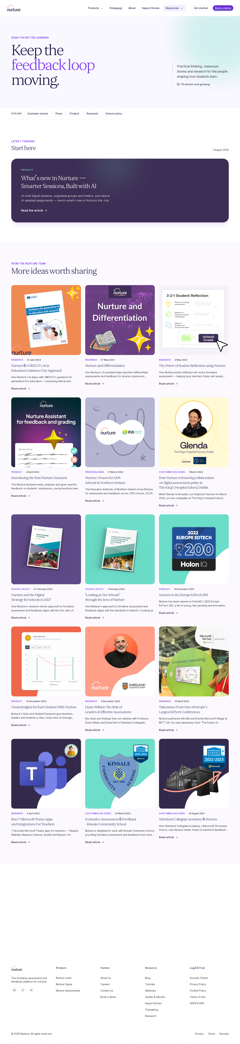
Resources (172, 8)
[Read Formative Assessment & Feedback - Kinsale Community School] (120, 774)
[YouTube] (31, 990)
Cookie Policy (198, 990)
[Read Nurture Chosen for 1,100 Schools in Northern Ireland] (120, 432)
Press (59, 113)
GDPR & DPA (197, 1003)
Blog (147, 977)
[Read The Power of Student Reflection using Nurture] (194, 320)
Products (93, 8)
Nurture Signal (64, 984)
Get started (201, 8)
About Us (105, 977)
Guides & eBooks (155, 996)
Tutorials (150, 984)
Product (74, 113)
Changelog (151, 1009)
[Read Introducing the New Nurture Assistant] (46, 432)
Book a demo (223, 8)
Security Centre (199, 977)
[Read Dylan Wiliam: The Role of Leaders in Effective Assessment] (120, 661)
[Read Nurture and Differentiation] (120, 320)
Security (224, 1033)
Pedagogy (116, 8)
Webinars (150, 990)
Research (92, 113)
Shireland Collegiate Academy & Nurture (188, 819)
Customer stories (37, 113)
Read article (18, 388)
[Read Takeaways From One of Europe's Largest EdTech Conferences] (194, 661)
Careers (105, 984)
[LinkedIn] (14, 990)
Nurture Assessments (68, 990)
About (132, 8)
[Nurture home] (13, 8)
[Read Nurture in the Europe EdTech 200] (194, 549)
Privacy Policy (198, 984)
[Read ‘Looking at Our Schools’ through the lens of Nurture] (120, 549)
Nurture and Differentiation (105, 366)
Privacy (199, 1033)
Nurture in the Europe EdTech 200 (183, 595)
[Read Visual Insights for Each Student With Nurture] (46, 661)
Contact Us (106, 990)
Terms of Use (197, 996)
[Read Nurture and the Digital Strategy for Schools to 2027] (46, 549)
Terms (211, 1033)
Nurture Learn (64, 977)
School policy (114, 113)
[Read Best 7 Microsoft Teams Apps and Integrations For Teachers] (46, 774)
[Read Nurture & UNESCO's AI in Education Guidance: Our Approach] (46, 320)
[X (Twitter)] (23, 990)
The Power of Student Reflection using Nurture (192, 366)
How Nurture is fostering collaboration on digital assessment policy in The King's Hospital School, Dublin (186, 483)
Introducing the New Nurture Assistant (39, 478)
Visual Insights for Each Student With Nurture (44, 707)
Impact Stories (151, 8)
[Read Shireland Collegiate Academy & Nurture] (194, 774)
